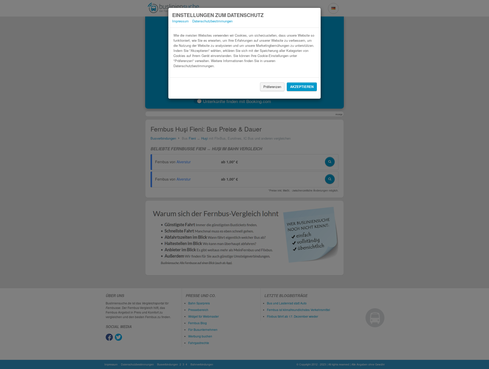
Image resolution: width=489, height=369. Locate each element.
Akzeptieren (302, 86)
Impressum (180, 21)
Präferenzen (272, 86)
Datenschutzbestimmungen (212, 21)
